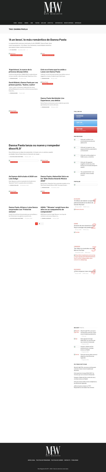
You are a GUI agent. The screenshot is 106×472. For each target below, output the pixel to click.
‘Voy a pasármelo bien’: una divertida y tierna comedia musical (87, 173)
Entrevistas (59, 22)
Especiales (78, 22)
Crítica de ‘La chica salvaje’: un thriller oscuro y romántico (88, 156)
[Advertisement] (85, 84)
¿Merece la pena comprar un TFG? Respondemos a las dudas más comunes (84, 386)
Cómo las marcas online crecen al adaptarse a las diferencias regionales (89, 356)
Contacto (67, 460)
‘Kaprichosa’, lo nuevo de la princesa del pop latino (20, 71)
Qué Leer (43, 22)
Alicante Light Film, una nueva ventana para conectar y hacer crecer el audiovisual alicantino (88, 332)
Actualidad (14, 112)
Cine (31, 22)
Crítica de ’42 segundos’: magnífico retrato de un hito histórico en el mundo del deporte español (89, 165)
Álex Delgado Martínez (16, 156)
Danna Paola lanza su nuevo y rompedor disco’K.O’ (34, 147)
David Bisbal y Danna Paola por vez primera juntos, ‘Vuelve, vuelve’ (23, 84)
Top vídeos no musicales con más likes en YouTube (84, 249)
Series (26, 22)
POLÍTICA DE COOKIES (57, 460)
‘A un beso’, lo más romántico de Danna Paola (37, 39)
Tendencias (77, 246)
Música (20, 22)
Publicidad (74, 460)
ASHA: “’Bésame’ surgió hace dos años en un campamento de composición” (55, 209)
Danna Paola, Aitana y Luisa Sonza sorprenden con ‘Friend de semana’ (23, 209)
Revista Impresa (68, 22)
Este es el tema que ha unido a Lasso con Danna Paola (53, 71)
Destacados (77, 269)
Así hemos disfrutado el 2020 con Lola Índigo (23, 178)
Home (15, 22)
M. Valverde (13, 49)
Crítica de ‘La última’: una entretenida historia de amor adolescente (88, 141)
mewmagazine (14, 78)
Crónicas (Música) (47, 83)
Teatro (37, 22)
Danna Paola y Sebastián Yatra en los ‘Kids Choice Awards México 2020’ (55, 179)
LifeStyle (50, 22)
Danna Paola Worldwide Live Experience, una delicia (52, 99)
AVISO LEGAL (31, 460)
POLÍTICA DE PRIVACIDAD (43, 460)
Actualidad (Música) (16, 55)
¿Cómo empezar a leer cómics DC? (85, 271)
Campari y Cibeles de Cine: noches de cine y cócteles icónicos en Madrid (87, 348)
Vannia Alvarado (46, 218)
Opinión (76, 223)
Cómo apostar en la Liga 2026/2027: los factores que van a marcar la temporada (88, 340)
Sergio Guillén (14, 185)
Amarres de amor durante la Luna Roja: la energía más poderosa (84, 226)
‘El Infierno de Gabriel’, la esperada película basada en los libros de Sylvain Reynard (84, 202)
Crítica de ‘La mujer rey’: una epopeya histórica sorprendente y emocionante (89, 149)
